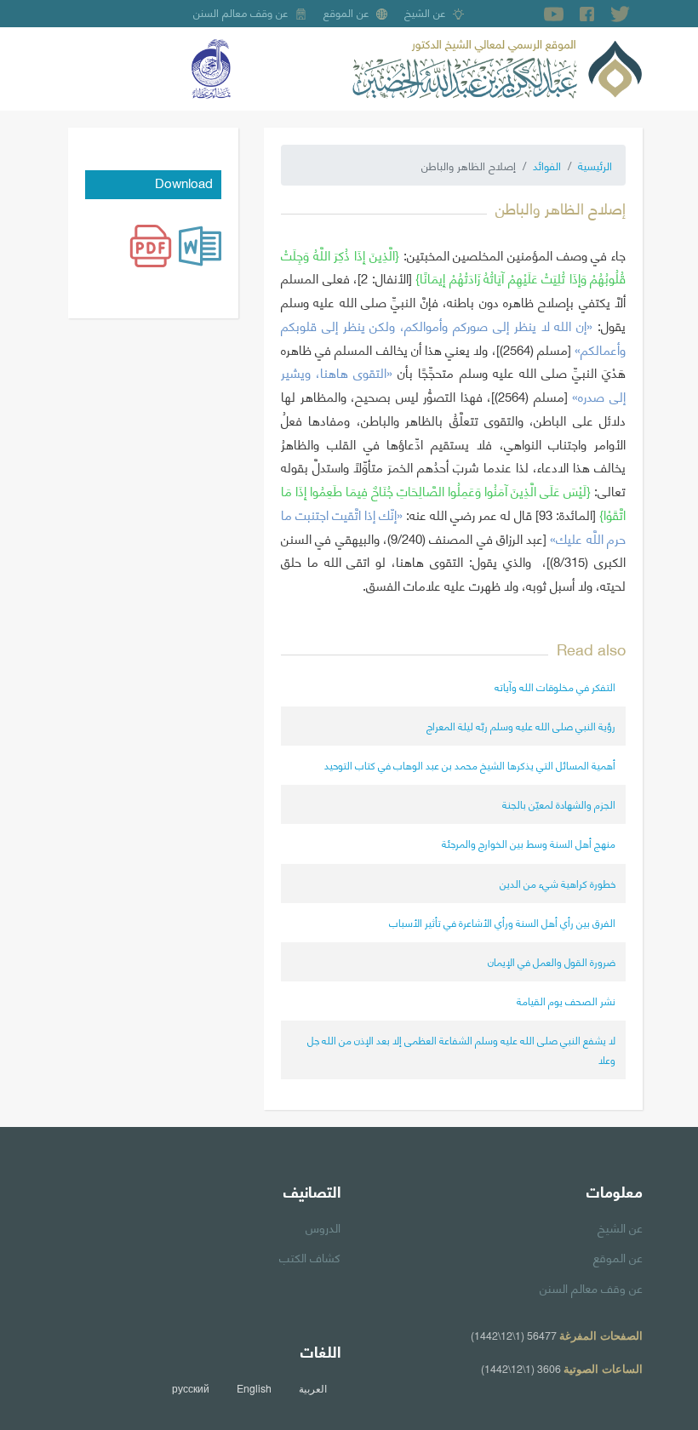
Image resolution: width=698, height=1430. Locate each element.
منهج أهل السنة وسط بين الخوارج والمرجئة (528, 843)
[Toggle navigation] (80, 69)
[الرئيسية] (497, 66)
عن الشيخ (425, 12)
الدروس (323, 1226)
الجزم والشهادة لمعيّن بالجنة (558, 803)
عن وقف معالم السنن (241, 12)
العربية (313, 1388)
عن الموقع (346, 12)
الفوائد (547, 165)
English (254, 1388)
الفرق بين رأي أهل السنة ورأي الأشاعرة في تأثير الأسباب (502, 922)
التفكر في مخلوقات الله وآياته (555, 686)
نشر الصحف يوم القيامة (566, 1000)
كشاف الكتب (309, 1256)
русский (190, 1388)
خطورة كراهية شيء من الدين (557, 883)
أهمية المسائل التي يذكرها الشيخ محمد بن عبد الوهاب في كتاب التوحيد (469, 764)
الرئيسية (595, 165)
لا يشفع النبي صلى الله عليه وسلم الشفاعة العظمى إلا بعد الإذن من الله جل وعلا (461, 1049)
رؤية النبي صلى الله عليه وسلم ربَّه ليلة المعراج (520, 725)
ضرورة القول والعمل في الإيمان (551, 961)
